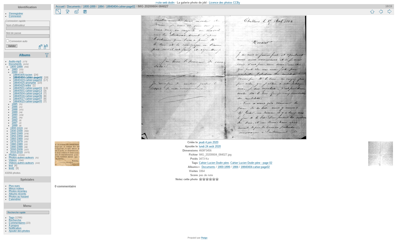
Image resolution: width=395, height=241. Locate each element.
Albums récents (17, 194)
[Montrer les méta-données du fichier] (76, 11)
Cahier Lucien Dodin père (214, 162)
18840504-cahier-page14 (27, 93)
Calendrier (15, 199)
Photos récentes (18, 191)
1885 (14, 104)
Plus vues (14, 185)
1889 (14, 112)
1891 (14, 117)
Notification (15, 228)
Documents (15, 64)
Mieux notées (16, 188)
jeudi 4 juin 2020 (208, 142)
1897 (14, 122)
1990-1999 (16, 146)
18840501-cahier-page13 (27, 90)
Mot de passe (13, 33)
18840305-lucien (22, 74)
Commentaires (17, 222)
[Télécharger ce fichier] (85, 11)
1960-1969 (16, 138)
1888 (14, 109)
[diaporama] (67, 11)
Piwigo (204, 237)
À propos (14, 225)
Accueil (60, 6)
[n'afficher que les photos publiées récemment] (47, 55)
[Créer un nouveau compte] (40, 47)
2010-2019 (16, 152)
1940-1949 (16, 133)
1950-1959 (16, 136)
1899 (14, 125)
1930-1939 (16, 130)
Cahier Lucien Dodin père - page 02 (251, 162)
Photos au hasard (19, 196)
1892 (14, 120)
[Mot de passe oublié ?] (45, 47)
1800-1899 (16, 66)
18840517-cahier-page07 (27, 98)
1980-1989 (16, 144)
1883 (14, 69)
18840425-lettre (22, 85)
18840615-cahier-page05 (27, 101)
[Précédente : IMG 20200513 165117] (380, 11)
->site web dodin (164, 2)
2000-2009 (16, 149)
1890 (14, 114)
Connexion (15, 16)
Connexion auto (18, 41)
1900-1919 (16, 128)
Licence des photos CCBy (224, 2)
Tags (11, 217)
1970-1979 (16, 141)
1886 (14, 106)
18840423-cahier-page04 (27, 80)
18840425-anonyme (24, 82)
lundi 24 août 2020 (210, 146)
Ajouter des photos (19, 230)
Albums (24, 55)
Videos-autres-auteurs (21, 162)
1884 (14, 72)
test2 (11, 168)
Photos (13, 154)
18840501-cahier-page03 (27, 88)
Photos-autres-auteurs (21, 157)
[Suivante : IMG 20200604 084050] (389, 11)
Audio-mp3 (15, 61)
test (11, 165)
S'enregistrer (16, 13)
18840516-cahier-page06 (27, 96)
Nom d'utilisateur (15, 25)
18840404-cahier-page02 (27, 77)
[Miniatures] (372, 11)
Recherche (15, 220)
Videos (13, 160)
